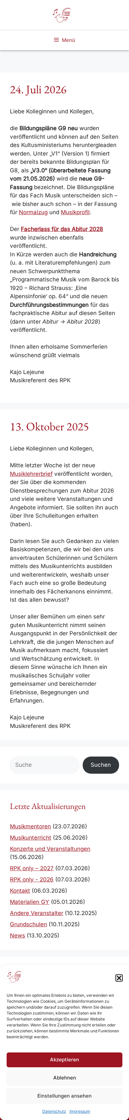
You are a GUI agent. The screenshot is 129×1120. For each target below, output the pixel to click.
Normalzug (33, 212)
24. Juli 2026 (38, 89)
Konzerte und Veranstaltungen (50, 849)
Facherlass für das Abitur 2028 (62, 229)
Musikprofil (75, 212)
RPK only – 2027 (32, 868)
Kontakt (20, 890)
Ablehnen (64, 1078)
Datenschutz (54, 1111)
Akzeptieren (64, 1059)
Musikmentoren (30, 826)
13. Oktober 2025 (49, 426)
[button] (119, 978)
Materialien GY (29, 902)
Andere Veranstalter (36, 913)
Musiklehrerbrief (31, 474)
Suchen (101, 764)
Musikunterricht (30, 837)
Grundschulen (28, 924)
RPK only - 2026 (32, 879)
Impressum (79, 1111)
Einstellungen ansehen (64, 1096)
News (17, 935)
